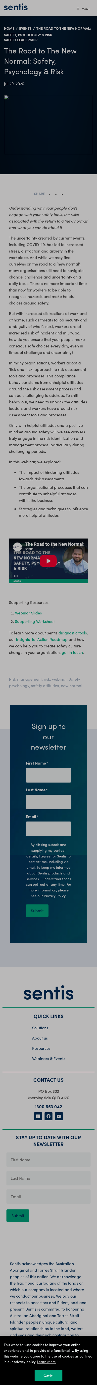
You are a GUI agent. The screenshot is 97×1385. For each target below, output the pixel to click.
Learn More (46, 1361)
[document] (48, 692)
